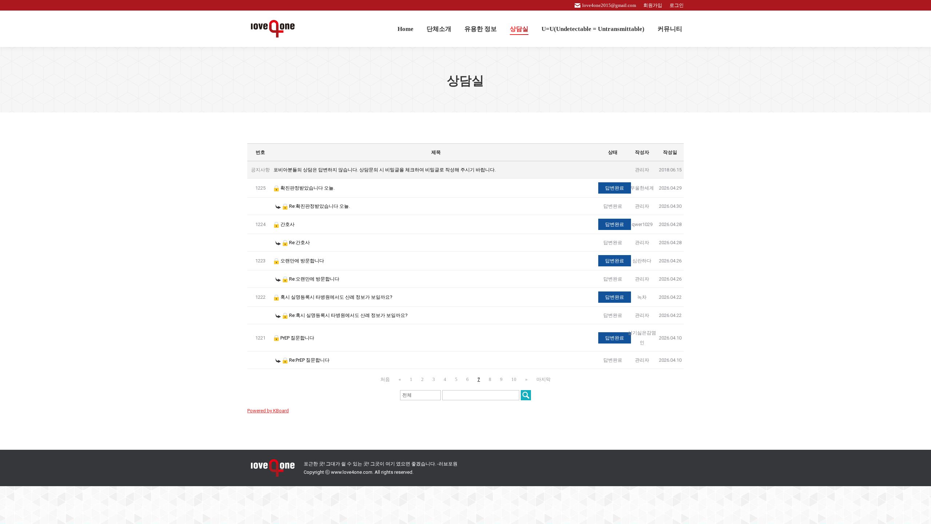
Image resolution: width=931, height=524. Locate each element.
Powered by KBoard (268, 410)
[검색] (526, 395)
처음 (385, 379)
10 (513, 379)
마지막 (543, 379)
